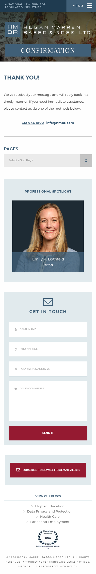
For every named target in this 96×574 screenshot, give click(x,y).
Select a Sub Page (21, 160)
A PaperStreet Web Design (57, 567)
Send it (48, 433)
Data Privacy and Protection (50, 511)
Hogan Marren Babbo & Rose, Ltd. (44, 557)
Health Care (50, 516)
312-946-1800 (33, 123)
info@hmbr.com (60, 123)
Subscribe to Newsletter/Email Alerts (51, 470)
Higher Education (49, 506)
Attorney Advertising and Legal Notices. (56, 562)
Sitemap (24, 567)
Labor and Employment (49, 522)
